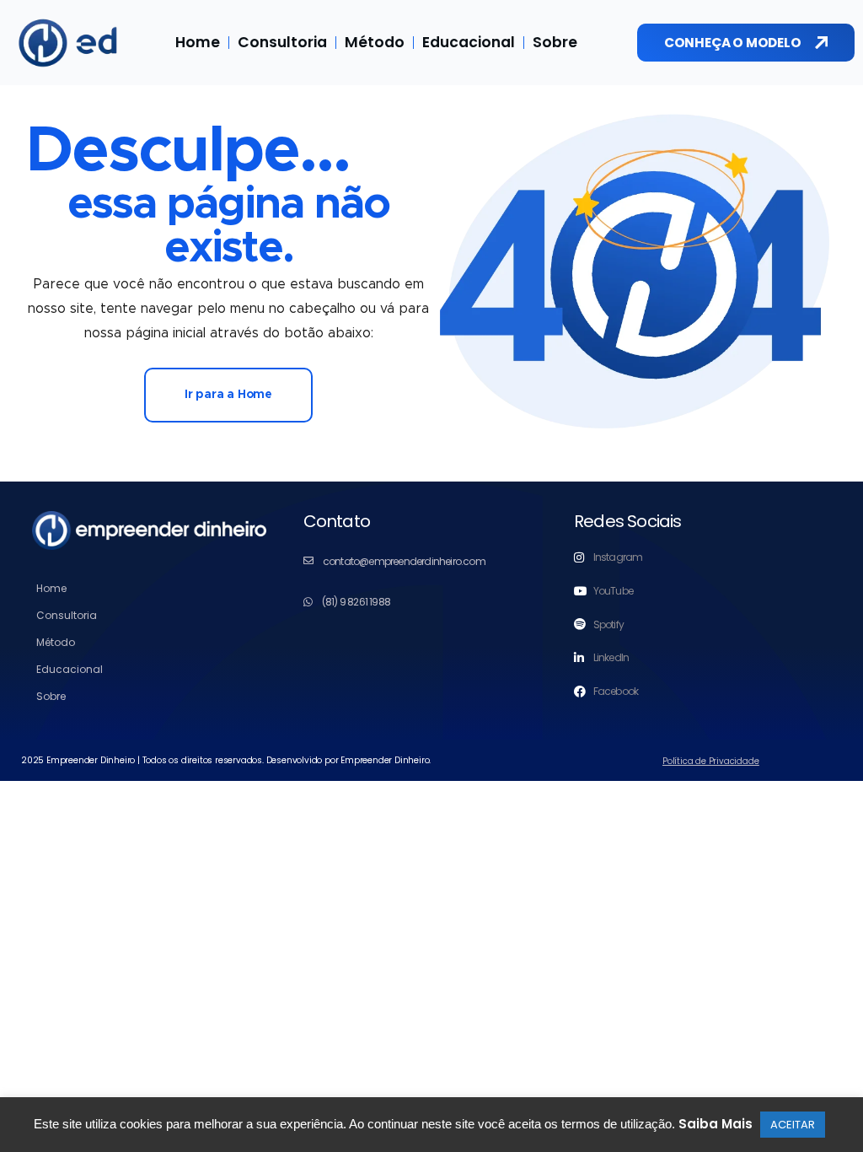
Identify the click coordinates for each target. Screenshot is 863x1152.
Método (375, 42)
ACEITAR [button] (792, 1125)
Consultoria (282, 42)
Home (197, 42)
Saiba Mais (715, 1124)
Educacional (468, 42)
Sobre (555, 42)
